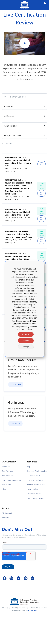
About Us (6, 466)
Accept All (26, 334)
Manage (26, 346)
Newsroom (6, 484)
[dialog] (24, 309)
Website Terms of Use (36, 484)
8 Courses (7, 143)
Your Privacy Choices (35, 498)
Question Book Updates (37, 471)
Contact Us (15, 423)
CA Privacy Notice (34, 493)
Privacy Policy (32, 489)
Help (28, 466)
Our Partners (7, 471)
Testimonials (7, 475)
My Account (7, 513)
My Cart (5, 517)
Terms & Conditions (35, 480)
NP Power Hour (33, 475)
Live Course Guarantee (11, 480)
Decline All (26, 340)
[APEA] (24, 4)
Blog (4, 489)
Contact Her (16, 384)
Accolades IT (33, 610)
